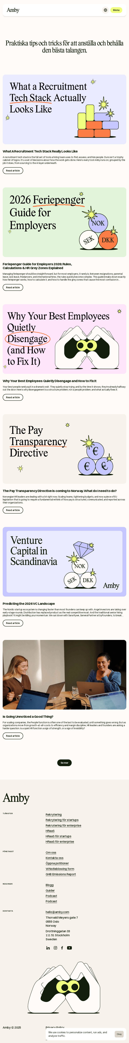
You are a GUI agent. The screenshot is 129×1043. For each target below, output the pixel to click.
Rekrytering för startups (62, 820)
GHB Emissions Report (61, 874)
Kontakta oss (54, 858)
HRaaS (50, 831)
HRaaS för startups (58, 836)
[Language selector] (105, 10)
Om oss (51, 852)
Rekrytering (54, 814)
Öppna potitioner (57, 863)
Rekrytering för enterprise (63, 825)
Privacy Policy (55, 1027)
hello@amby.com (57, 912)
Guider (50, 890)
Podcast (51, 896)
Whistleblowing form (60, 869)
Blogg (49, 885)
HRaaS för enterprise (60, 841)
